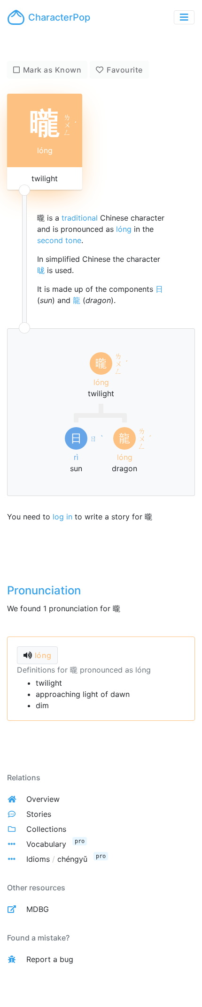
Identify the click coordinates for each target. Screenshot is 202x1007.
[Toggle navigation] (184, 17)
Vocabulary (46, 844)
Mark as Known (52, 69)
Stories (38, 814)
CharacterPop (59, 17)
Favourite (125, 69)
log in (62, 516)
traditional (80, 217)
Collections (46, 829)
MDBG (37, 909)
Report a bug (49, 959)
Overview (43, 799)
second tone (59, 240)
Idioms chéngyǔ (56, 859)
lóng (124, 229)
